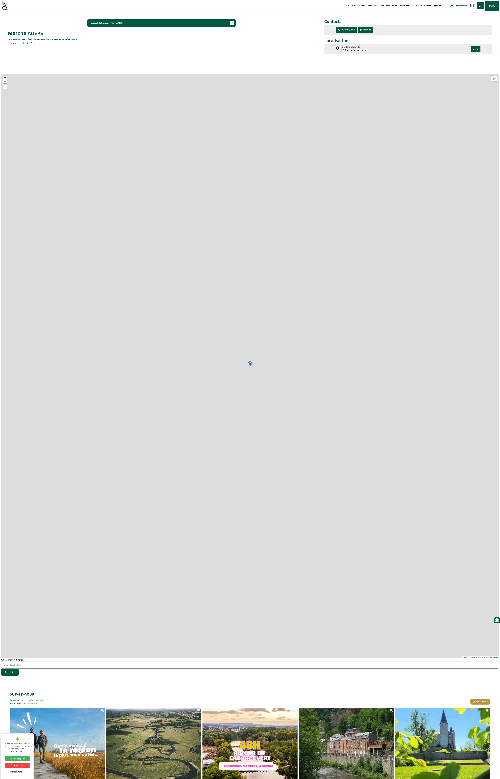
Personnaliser (17, 772)
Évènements (104, 23)
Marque (449, 5)
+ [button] (5, 77)
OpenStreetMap (492, 657)
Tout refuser (17, 765)
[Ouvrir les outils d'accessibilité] (497, 620)
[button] (346, 30)
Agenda (437, 5)
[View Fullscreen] (5, 87)
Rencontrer (373, 5)
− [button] (5, 81)
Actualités (426, 5)
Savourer (385, 5)
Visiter (362, 5)
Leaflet (465, 657)
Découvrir (351, 5)
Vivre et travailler (400, 5)
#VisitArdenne (29, 703)
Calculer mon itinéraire (13, 660)
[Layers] (494, 78)
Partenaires (461, 5)
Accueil (94, 23)
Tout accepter (17, 759)
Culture (415, 5)
